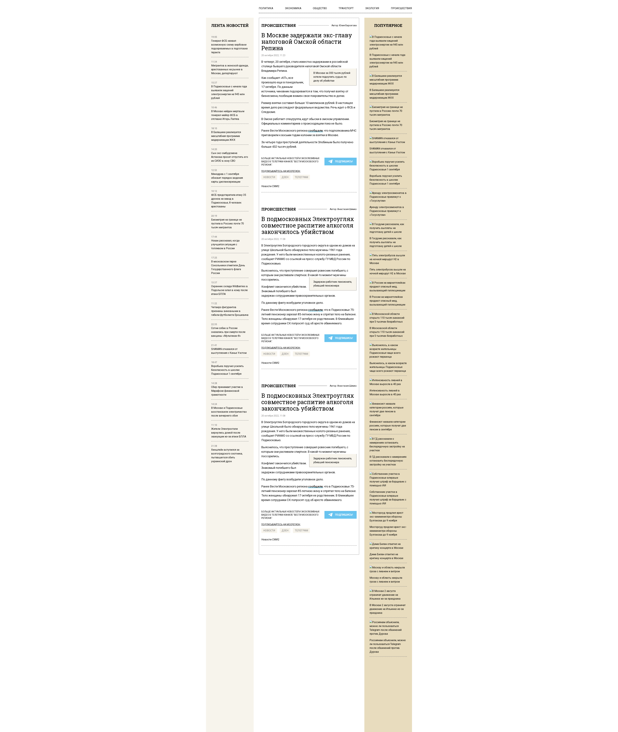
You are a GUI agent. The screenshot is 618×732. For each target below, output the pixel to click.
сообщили (315, 309)
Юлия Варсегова (348, 25)
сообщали (315, 130)
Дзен (285, 177)
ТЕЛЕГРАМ (301, 177)
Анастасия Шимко (347, 209)
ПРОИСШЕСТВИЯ (278, 25)
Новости (269, 177)
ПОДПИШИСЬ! (344, 161)
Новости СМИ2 (270, 186)
